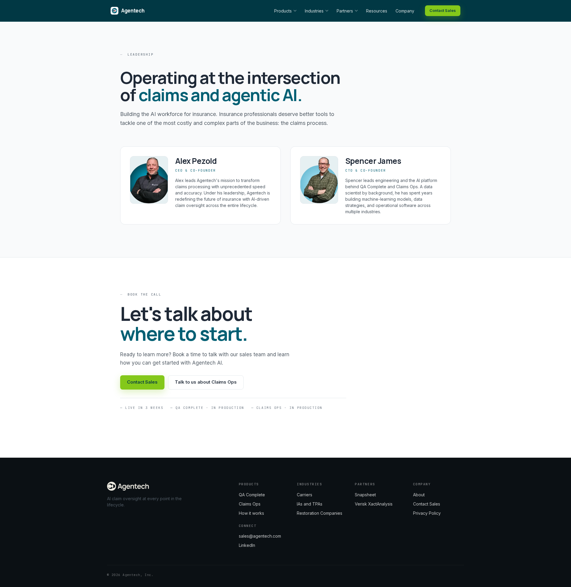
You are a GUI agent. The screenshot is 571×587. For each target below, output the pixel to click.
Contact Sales (442, 10)
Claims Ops (250, 503)
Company (405, 10)
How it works (251, 513)
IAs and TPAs (309, 503)
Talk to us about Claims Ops (206, 382)
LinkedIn (247, 545)
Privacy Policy (427, 513)
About (419, 494)
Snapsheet (365, 494)
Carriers (304, 494)
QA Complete (252, 494)
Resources (376, 10)
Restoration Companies (319, 513)
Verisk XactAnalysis (374, 503)
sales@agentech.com (260, 536)
